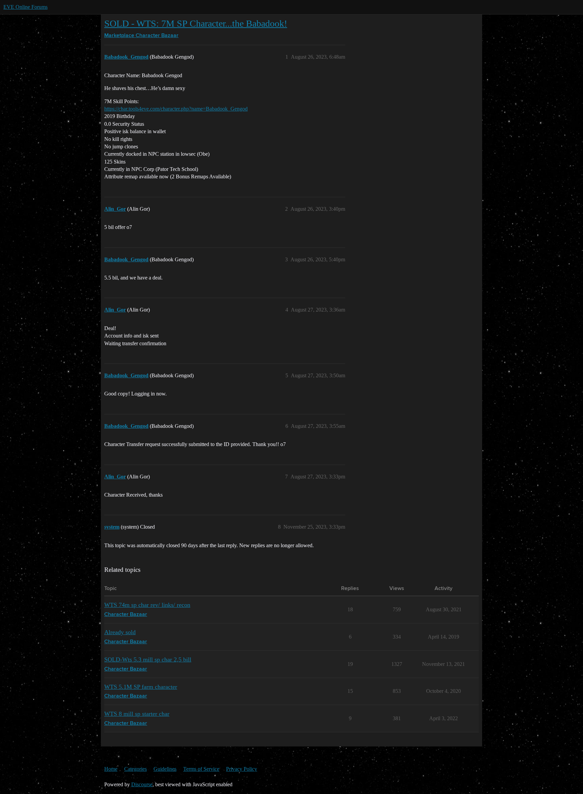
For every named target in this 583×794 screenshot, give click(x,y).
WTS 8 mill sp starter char (136, 713)
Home (110, 769)
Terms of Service (201, 769)
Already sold (120, 632)
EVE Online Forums (25, 7)
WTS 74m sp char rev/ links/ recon (147, 604)
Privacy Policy (241, 769)
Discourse (141, 784)
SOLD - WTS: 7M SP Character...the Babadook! (195, 23)
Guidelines (165, 769)
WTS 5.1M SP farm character (140, 686)
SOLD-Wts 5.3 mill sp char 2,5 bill (147, 659)
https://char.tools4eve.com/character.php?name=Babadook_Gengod (176, 109)
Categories (135, 769)
